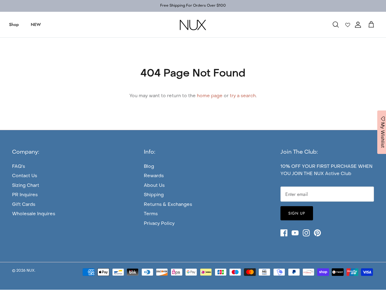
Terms (151, 214)
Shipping (154, 195)
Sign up (296, 213)
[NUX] (193, 24)
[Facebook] (283, 232)
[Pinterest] (317, 232)
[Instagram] (306, 232)
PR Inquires (25, 195)
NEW (36, 24)
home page (210, 96)
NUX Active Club (332, 174)
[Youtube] (295, 232)
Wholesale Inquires (33, 214)
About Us (154, 186)
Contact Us (24, 176)
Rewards (154, 176)
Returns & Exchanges (168, 205)
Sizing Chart (25, 186)
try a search (243, 96)
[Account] (357, 24)
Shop (14, 24)
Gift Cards (23, 205)
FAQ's (18, 166)
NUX (31, 271)
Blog (149, 166)
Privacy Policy (159, 224)
